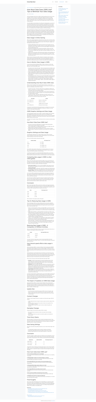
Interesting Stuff (31, 7)
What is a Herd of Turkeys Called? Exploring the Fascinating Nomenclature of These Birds (63, 16)
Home (28, 7)
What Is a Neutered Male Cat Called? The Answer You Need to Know (36, 395)
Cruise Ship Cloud (31, 1)
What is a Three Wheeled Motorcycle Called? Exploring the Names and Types (63, 13)
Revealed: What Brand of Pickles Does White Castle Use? (35, 396)
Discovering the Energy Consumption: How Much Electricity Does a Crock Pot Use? (63, 19)
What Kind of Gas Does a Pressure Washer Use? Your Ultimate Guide (38, 391)
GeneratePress (53, 400)
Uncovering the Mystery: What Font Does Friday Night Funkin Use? (37, 388)
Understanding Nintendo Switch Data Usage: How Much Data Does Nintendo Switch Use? (41, 392)
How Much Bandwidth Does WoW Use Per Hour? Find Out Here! (37, 390)
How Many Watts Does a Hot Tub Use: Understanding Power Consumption (63, 9)
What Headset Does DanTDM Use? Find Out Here (35, 389)
